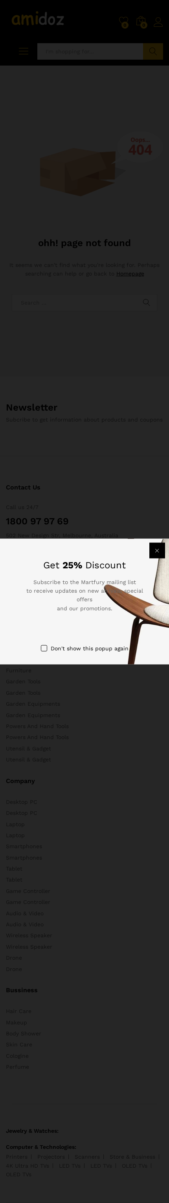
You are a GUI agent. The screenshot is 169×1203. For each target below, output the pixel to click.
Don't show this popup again (90, 648)
